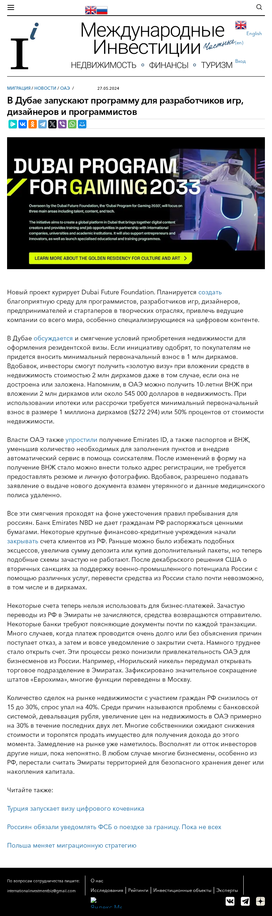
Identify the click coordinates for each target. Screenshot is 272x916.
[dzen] (260, 901)
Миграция (18, 88)
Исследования (107, 890)
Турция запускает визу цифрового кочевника (75, 808)
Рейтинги (138, 890)
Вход (240, 61)
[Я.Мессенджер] (12, 124)
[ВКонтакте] (22, 124)
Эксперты (227, 890)
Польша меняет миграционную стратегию (71, 845)
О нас (97, 880)
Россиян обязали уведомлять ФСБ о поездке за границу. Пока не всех (114, 827)
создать (210, 292)
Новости (45, 88)
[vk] (230, 901)
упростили (81, 440)
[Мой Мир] (82, 124)
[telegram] (245, 901)
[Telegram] (42, 124)
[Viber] (62, 124)
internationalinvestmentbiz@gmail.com (41, 890)
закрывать (22, 541)
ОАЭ (65, 88)
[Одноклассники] (32, 124)
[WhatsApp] (72, 124)
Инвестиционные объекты (182, 890)
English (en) (248, 37)
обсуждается (53, 338)
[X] (52, 124)
